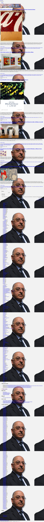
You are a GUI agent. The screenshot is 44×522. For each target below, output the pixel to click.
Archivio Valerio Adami (17, 75)
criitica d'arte (29, 47)
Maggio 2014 (4, 497)
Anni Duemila (12, 74)
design (3, 278)
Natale (3, 337)
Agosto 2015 (4, 488)
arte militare (4, 243)
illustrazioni (4, 303)
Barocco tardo (4, 259)
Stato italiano (1, 48)
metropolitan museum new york (6, 324)
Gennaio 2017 (4, 477)
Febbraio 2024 (4, 424)
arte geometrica (4, 237)
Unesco (4, 378)
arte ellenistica (4, 230)
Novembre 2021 (5, 441)
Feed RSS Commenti (6, 520)
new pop (4, 339)
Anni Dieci (4, 208)
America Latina (4, 206)
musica (4, 336)
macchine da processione (5, 317)
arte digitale (4, 227)
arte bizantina (4, 223)
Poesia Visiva (37, 143)
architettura (4, 216)
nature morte (4, 338)
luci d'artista (4, 316)
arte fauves (4, 233)
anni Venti (4, 213)
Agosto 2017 (4, 473)
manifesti (4, 320)
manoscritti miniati (5, 321)
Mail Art (4, 319)
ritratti (3, 360)
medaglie (4, 322)
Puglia (3, 354)
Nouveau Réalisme (30, 144)
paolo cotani (4, 162)
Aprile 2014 (4, 498)
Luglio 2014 (4, 496)
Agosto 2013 (4, 503)
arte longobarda (4, 241)
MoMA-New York (5, 330)
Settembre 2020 (4, 450)
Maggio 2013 (4, 505)
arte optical (4, 247)
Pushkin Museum (5, 355)
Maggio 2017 (4, 475)
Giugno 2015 (4, 489)
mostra (27, 144)
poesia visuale (37, 144)
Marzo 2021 (4, 446)
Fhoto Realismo (4, 286)
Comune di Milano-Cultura (23, 75)
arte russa (4, 253)
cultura (31, 47)
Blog (2, 2)
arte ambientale (4, 221)
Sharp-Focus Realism (5, 367)
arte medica (4, 242)
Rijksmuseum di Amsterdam (6, 359)
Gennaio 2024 (4, 425)
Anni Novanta (9, 47)
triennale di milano (5, 377)
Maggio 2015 (4, 490)
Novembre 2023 (5, 426)
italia (34, 47)
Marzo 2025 (4, 416)
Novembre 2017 (5, 471)
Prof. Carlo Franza (38, 48)
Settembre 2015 (4, 487)
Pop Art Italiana (34, 48)
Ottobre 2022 (4, 434)
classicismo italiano (5, 273)
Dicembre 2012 (4, 508)
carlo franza (13, 144)
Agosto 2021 (4, 443)
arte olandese (4, 246)
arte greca (4, 238)
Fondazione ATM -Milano (6, 288)
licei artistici (4, 312)
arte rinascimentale (5, 251)
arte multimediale (5, 245)
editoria (4, 281)
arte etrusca (4, 232)
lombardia (4, 315)
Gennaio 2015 (4, 492)
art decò (4, 218)
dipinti (33, 47)
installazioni (4, 305)
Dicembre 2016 (4, 478)
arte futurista (4, 236)
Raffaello (4, 357)
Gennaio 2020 (4, 455)
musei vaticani (4, 334)
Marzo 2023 (4, 431)
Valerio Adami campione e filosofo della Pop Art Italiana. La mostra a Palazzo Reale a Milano (16, 52)
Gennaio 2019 (4, 462)
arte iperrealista (4, 240)
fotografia (4, 293)
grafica (4, 301)
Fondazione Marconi (5, 291)
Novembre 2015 (5, 486)
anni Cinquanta (9, 74)
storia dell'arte (11, 75)
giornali (4, 299)
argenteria (5, 219)
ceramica (4, 270)
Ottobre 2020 (4, 449)
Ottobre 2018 (4, 464)
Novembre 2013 (5, 501)
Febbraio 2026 (4, 409)
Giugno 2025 (4, 414)
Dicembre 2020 (4, 448)
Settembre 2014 (4, 495)
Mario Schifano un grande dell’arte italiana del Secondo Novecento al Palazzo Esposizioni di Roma (17, 9)
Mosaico (4, 332)
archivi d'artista (4, 217)
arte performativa (5, 248)
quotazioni (4, 356)
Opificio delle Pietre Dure (6, 342)
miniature (4, 326)
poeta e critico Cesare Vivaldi (29, 48)
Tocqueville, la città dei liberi (6, 394)
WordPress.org (4, 516)
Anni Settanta (18, 47)
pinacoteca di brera (5, 347)
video (3, 381)
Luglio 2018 (4, 466)
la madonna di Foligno (5, 308)
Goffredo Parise (41, 186)
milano (26, 144)
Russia (3, 361)
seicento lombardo (5, 365)
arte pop (27, 47)
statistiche (4, 371)
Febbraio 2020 (4, 454)
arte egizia (4, 229)
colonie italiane (4, 274)
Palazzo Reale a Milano (28, 75)
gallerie (31, 117)
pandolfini (1, 162)
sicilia (3, 368)
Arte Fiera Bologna (5, 234)
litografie (4, 314)
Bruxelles (4, 264)
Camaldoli (4, 265)
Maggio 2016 (4, 482)
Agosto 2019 (4, 458)
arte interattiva (4, 239)
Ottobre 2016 (4, 479)
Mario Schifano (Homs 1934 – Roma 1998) (14, 48)
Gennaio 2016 (4, 485)
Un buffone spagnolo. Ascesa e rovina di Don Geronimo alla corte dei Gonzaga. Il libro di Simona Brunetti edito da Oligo (16, 402)
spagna (4, 370)
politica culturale (40, 47)
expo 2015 (4, 283)
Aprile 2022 (4, 438)
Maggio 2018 (4, 467)
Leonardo (4, 310)
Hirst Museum (4, 302)
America (4, 205)
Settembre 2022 (4, 435)
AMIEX (4, 207)
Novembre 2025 (5, 411)
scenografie (4, 362)
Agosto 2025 (4, 413)
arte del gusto (4, 226)
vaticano (4, 380)
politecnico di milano (5, 350)
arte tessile (4, 256)
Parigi (3, 345)
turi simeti (10, 162)
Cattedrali (4, 269)
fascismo (4, 285)
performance (4, 346)
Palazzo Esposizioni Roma (22, 48)
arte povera (4, 249)
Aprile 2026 (4, 408)
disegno (29, 117)
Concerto (4, 275)
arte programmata (5, 250)
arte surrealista (4, 255)
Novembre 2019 (5, 456)
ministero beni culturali (5, 327)
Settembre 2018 (4, 465)
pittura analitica (4, 348)
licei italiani (4, 313)
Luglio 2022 (4, 436)
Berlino (4, 261)
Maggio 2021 (4, 445)
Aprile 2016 (4, 483)
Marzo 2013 (4, 506)
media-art (4, 323)
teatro (3, 375)
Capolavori (4, 266)
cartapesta (4, 268)
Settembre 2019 (4, 457)
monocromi (4, 331)
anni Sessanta (15, 47)
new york (4, 340)
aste (3, 258)
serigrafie (4, 366)
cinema (4, 271)
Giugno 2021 (4, 444)
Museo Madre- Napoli (5, 335)
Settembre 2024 (4, 420)
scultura (1, 144)
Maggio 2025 (4, 415)
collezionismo (22, 143)
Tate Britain (4, 374)
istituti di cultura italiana (5, 306)
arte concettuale (4, 224)
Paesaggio (4, 344)
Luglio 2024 (4, 421)
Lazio (3, 309)
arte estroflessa (4, 231)
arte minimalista (4, 244)
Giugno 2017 (4, 474)
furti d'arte (4, 295)
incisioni (5, 284)
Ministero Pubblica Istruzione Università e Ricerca (8, 328)
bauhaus (4, 260)
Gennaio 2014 (4, 500)
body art (4, 263)
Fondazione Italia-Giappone (6, 290)
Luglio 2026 (4, 406)
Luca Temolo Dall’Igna (22, 144)
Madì (3, 318)
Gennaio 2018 (4, 470)
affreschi (4, 203)
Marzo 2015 (4, 491)
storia (4, 48)
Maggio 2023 (4, 430)
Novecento (4, 341)
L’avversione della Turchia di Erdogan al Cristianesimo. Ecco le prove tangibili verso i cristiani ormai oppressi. (20, 386)
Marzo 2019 (4, 461)
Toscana (4, 376)
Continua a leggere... (2, 46)
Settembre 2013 (4, 502)
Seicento (4, 364)
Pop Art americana (5, 352)
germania (4, 298)
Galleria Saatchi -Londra (5, 296)
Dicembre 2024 (4, 418)
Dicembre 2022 (4, 433)
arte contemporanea (23, 47)
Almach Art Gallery (7, 144)
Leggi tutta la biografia (40, 198)
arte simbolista (4, 254)
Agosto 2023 (4, 428)
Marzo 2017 (4, 476)
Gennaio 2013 (4, 507)
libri (3, 311)
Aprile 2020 (4, 453)
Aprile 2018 (4, 468)
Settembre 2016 (4, 480)
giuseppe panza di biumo (5, 300)
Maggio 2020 (4, 452)
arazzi (3, 215)
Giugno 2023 (4, 429)
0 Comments (1, 76)
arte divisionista (4, 228)
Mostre (36, 47)
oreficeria (4, 343)
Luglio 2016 (4, 481)
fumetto (4, 294)
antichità (4, 214)
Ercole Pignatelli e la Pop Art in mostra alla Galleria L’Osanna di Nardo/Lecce (14, 79)
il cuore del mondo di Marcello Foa (7, 393)
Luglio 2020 (4, 451)
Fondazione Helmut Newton (6, 289)
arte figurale (4, 235)
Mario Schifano (7, 48)
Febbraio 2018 (4, 469)
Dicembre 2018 (4, 463)
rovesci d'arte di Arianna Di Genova (7, 397)
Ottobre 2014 (4, 494)
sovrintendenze (4, 369)
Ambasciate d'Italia (5, 204)
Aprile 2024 (4, 423)
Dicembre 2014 (4, 493)
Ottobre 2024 (4, 419)
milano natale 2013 (5, 325)
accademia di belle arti (4, 47)
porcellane (4, 353)
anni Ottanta (12, 47)
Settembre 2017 (4, 472)
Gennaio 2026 (4, 410)
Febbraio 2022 (4, 439)
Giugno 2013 (4, 504)
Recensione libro (5, 358)
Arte (20, 47)
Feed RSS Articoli (2, 520)
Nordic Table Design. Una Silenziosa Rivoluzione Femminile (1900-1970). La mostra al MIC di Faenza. (14, 400)
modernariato (4, 329)
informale (4, 304)
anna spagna (10, 144)
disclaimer (1, 518)
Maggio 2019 (4, 460)
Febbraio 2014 (4, 499)
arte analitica (4, 222)
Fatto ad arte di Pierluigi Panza (6, 392)
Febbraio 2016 (4, 484)
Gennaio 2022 (4, 440)
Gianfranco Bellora (17, 144)
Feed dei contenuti (5, 515)
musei (38, 47)
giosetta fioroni (37, 186)
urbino (3, 379)
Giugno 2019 (4, 459)
